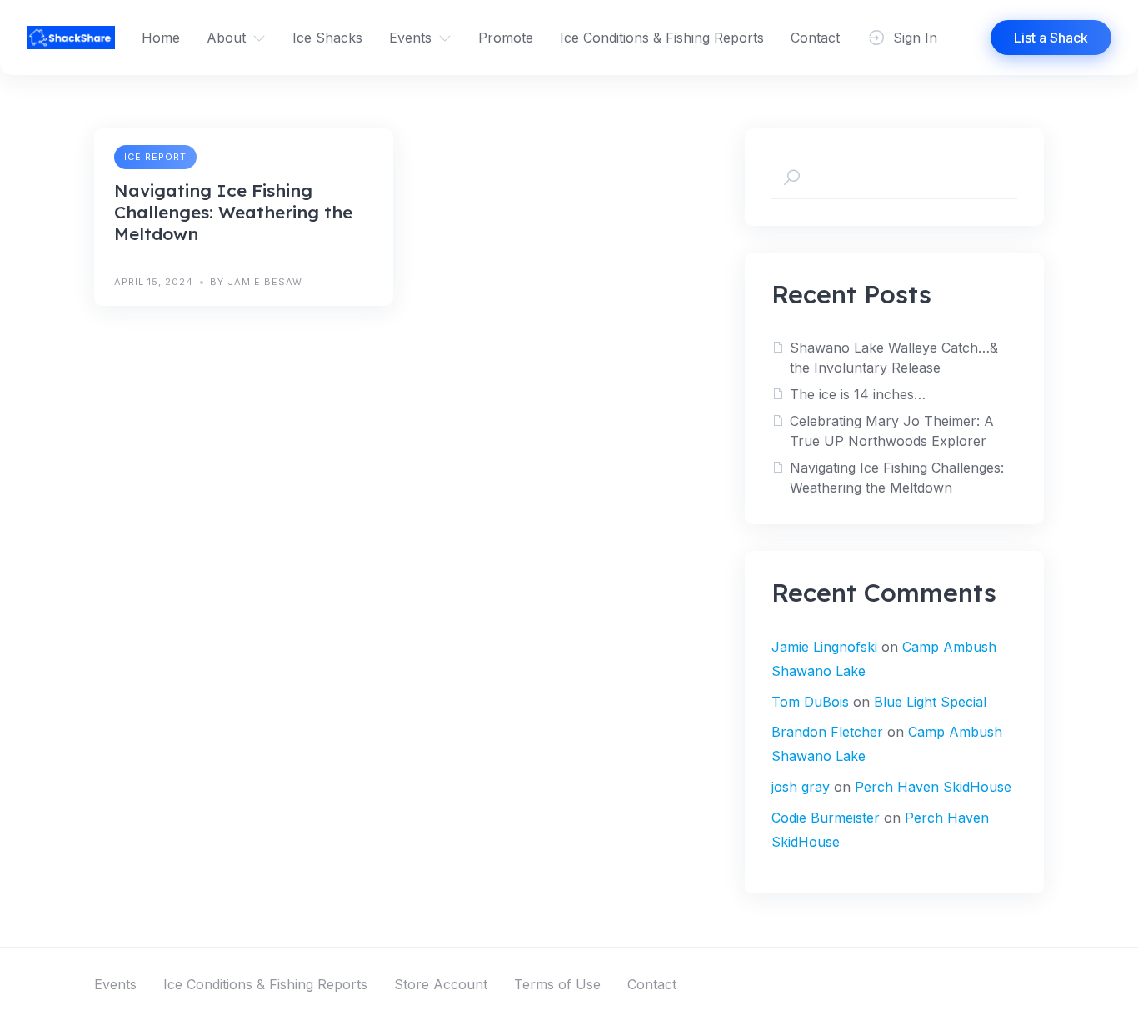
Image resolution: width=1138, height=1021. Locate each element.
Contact (815, 37)
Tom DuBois (810, 701)
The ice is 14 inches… (858, 394)
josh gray (800, 786)
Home (161, 37)
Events (410, 37)
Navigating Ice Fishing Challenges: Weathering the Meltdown (233, 212)
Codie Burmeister (825, 817)
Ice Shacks (327, 37)
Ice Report (155, 157)
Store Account (440, 984)
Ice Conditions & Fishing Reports (662, 37)
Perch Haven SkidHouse (933, 786)
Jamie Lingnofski (824, 646)
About (226, 37)
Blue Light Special (930, 701)
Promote (505, 37)
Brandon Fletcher (827, 731)
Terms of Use (557, 984)
